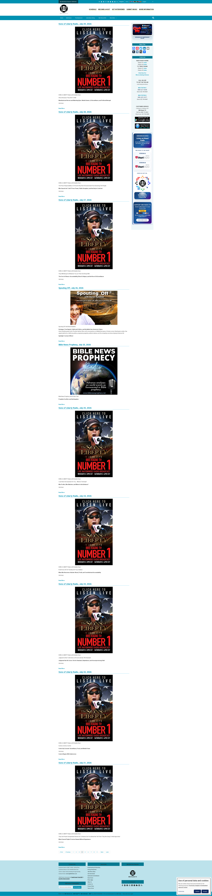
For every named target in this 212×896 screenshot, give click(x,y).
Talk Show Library (91, 871)
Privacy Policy (91, 886)
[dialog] (193, 886)
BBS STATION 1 (142, 87)
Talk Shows (68, 18)
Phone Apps (90, 880)
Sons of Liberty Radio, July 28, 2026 (75, 112)
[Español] (141, 1)
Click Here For (142, 73)
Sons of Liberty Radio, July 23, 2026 (75, 584)
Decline (197, 891)
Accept (205, 891)
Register (121, 1)
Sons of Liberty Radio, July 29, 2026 (75, 24)
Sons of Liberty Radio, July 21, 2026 (75, 763)
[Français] (133, 1)
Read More (62, 108)
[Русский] (139, 1)
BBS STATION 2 (142, 95)
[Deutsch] (135, 1)
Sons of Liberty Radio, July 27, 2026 (75, 200)
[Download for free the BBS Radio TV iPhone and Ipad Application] (142, 126)
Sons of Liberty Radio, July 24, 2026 (75, 496)
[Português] (138, 1)
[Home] (64, 9)
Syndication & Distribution (93, 875)
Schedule (92, 9)
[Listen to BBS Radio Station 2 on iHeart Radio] (142, 166)
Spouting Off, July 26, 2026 (71, 288)
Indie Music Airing (90, 18)
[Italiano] (136, 1)
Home (61, 18)
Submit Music (132, 9)
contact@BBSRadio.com (71, 873)
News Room (90, 877)
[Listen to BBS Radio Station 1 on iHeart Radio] (142, 157)
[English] (130, 1)
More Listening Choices (142, 75)
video (145, 68)
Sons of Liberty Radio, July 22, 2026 (75, 672)
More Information (146, 9)
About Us (90, 882)
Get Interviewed (118, 9)
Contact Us (90, 884)
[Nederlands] (132, 1)
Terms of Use (91, 888)
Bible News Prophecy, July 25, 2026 (75, 345)
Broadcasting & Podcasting (94, 867)
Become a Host (104, 9)
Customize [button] (181, 891)
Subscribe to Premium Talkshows (69, 1)
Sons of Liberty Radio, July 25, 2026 (75, 408)
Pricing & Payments (92, 869)
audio (145, 62)
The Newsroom (78, 18)
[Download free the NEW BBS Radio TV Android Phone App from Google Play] (142, 119)
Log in (127, 1)
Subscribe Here (142, 220)
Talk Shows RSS (102, 18)
